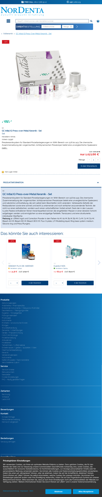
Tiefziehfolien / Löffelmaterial (13, 345)
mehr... (4, 148)
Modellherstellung (9, 338)
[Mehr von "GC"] (7, 121)
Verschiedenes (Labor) (10, 362)
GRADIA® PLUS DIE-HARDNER (20, 266)
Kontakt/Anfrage (8, 417)
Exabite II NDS (59, 266)
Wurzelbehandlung (9, 328)
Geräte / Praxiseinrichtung (12, 333)
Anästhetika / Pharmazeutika (13, 306)
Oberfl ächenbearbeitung (11, 350)
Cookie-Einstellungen (10, 377)
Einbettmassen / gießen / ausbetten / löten (19, 348)
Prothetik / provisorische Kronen (15, 323)
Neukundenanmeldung (11, 419)
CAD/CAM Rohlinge (10, 335)
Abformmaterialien (9, 303)
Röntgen (5, 325)
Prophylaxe (6, 318)
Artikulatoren (7, 340)
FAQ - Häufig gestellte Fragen (13, 380)
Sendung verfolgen (8, 442)
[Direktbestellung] (77, 26)
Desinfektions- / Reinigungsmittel (15, 311)
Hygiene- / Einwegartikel (12, 313)
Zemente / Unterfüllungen (12, 330)
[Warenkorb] (98, 21)
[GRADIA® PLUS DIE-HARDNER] (28, 252)
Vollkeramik (8, 34)
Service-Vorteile (8, 370)
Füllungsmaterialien (9, 315)
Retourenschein (8, 372)
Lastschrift (6, 399)
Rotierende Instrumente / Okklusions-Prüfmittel (20, 308)
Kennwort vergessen (10, 422)
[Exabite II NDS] (74, 252)
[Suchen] (91, 21)
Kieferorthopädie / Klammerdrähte (15, 360)
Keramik (5, 353)
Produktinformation (13, 183)
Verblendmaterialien (9, 355)
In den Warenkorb (89, 166)
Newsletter (6, 375)
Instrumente (6, 320)
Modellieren (6, 343)
